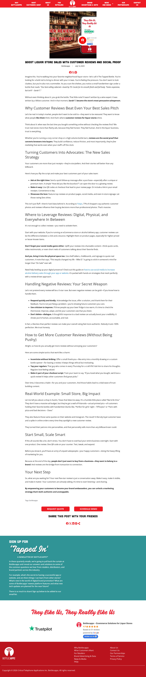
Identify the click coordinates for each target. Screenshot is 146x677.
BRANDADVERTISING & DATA (90, 4)
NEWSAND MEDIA (107, 4)
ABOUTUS (48, 4)
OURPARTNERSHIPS (123, 4)
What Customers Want (84, 650)
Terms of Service (117, 656)
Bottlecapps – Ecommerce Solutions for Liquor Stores (107, 623)
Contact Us (115, 650)
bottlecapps (33, 500)
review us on (89, 636)
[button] (70, 72)
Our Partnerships (117, 653)
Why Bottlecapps (81, 647)
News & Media (80, 659)
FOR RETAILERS (59, 4)
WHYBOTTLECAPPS (16, 4)
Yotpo (79, 204)
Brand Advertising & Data (85, 656)
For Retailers (79, 653)
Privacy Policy (116, 659)
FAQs (76, 661)
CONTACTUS (137, 4)
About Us (114, 647)
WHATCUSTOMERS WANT (33, 4)
